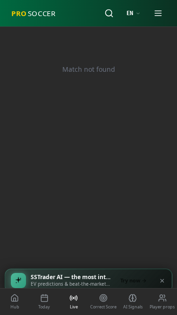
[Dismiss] (162, 280)
